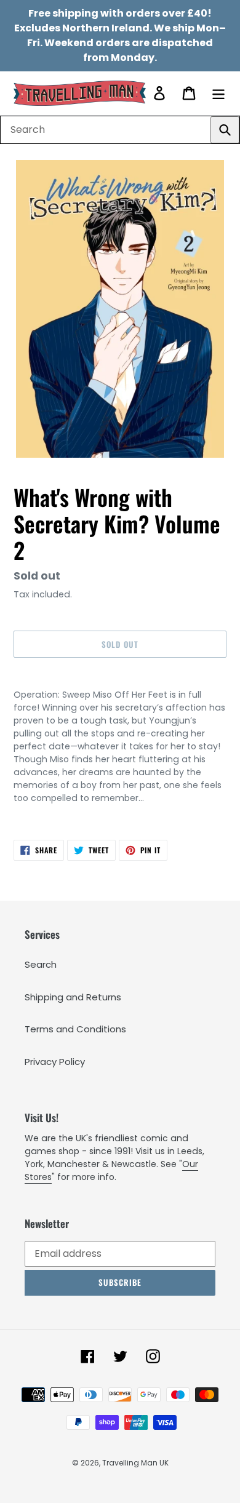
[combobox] (120, 129)
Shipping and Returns (73, 997)
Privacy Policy (55, 1061)
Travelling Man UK (135, 1462)
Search (41, 964)
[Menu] (218, 93)
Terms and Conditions (75, 1029)
